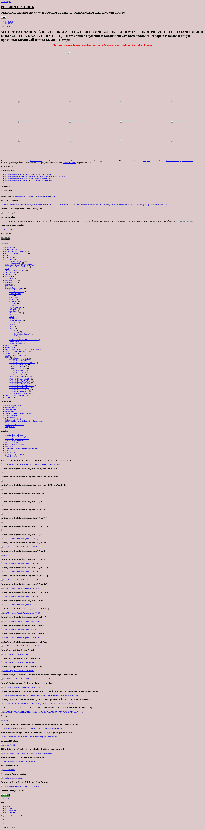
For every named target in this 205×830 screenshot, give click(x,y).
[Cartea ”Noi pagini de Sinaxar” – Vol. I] (15, 654)
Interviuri (12, 311)
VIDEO (8, 397)
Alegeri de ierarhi (15, 294)
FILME (7, 284)
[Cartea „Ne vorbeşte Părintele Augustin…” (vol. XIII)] (20, 571)
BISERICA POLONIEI (17, 372)
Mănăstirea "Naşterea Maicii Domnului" (18, 413)
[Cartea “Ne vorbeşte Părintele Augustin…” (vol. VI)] (2, 514)
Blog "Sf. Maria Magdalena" (15, 444)
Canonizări (13, 297)
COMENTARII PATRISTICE (15, 271)
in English (12, 309)
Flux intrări (9, 808)
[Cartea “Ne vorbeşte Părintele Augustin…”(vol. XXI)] (20, 638)
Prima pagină (9, 21)
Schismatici (13, 338)
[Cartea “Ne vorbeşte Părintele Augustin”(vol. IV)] (2, 497)
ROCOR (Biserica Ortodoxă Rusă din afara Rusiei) (22, 349)
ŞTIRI (7, 357)
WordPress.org (10, 812)
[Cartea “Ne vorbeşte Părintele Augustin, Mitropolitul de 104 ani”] (2, 481)
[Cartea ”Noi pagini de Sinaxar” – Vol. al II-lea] (17, 662)
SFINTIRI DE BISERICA (14, 355)
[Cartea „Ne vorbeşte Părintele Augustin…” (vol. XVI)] (20, 596)
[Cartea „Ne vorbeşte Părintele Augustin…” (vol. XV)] (20, 588)
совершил (146, 161)
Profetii (11, 328)
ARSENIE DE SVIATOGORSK (16, 253)
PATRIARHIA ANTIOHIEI (19, 378)
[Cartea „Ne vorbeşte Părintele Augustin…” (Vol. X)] (19, 547)
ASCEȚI (8, 255)
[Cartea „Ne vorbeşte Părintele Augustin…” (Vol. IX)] (19, 539)
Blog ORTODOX (11, 446)
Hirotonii (12, 303)
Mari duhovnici (14, 313)
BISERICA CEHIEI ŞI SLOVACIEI (22, 363)
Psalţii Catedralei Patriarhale (14, 454)
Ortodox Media (10, 417)
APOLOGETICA (11, 249)
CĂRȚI (7, 269)
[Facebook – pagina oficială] (7, 229)
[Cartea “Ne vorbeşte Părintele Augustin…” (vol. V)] (2, 506)
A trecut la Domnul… (16, 292)
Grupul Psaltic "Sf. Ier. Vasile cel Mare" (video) (21, 448)
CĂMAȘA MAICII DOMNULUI (16, 267)
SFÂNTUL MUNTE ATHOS (19, 393)
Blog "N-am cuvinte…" (13, 443)
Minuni (11, 315)
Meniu (3, 17)
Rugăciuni (12, 330)
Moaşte (11, 317)
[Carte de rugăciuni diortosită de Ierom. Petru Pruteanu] (20, 786)
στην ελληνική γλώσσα (17, 342)
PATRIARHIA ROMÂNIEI (19, 390)
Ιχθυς (53, 196)
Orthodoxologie (10, 450)
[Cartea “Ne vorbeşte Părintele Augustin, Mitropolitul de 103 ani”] (2, 472)
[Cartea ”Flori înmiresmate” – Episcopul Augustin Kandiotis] (21, 687)
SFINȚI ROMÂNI (11, 353)
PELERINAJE (10, 347)
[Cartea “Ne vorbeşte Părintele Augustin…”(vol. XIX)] (20, 621)
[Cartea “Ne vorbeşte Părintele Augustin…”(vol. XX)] (19, 629)
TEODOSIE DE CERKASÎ (14, 395)
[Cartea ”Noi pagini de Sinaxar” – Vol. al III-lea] (17, 671)
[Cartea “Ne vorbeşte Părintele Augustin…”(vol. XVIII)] (20, 613)
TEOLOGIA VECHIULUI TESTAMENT (24, 340)
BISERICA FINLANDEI (18, 368)
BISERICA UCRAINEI (17, 374)
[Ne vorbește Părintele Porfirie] (12, 778)
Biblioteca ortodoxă (11, 407)
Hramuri (12, 305)
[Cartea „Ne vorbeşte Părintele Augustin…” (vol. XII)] (19, 563)
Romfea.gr (8, 423)
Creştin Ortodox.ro (11, 409)
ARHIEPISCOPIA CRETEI (19, 359)
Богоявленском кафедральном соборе (179, 161)
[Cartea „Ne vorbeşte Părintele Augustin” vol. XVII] (19, 605)
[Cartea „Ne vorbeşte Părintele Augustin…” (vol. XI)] (4, 555)
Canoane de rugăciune (21, 334)
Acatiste (16, 332)
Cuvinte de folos (14, 299)
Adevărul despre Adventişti (14, 435)
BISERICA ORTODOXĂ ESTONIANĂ (19, 265)
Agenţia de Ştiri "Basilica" (14, 406)
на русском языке (15, 343)
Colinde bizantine (15, 263)
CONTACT (9, 23)
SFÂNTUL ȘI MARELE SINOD (16, 351)
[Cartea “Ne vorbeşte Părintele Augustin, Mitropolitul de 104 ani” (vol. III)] (2, 489)
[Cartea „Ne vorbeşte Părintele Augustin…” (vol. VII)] (2, 522)
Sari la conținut (6, 2)
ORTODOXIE (10, 290)
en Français (13, 301)
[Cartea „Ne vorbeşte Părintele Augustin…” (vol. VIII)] (2, 530)
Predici (11, 326)
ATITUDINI (9, 257)
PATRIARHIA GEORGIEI (18, 384)
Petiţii (11, 278)
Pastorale (12, 322)
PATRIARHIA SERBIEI (17, 391)
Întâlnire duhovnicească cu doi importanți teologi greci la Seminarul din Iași (142, 205)
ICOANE (8, 286)
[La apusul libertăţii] (8, 745)
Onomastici (13, 319)
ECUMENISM (10, 280)
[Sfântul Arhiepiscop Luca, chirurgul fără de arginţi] (18, 761)
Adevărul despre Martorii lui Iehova (17, 439)
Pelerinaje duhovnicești (13, 419)
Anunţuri (8, 248)
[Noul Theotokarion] (8, 770)
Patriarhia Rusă (10, 452)
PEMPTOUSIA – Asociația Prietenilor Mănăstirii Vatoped (24, 421)
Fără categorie (10, 282)
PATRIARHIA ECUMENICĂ (19, 382)
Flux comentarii (10, 810)
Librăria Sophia (10, 411)
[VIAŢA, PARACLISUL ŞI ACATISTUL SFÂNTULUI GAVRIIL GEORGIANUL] (30, 464)
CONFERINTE (10, 273)
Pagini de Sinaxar (15, 320)
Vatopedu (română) (11, 456)
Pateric (11, 324)
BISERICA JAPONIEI (17, 370)
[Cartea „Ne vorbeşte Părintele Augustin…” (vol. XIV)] (20, 580)
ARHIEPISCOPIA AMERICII (15, 251)
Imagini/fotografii (15, 307)
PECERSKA (9, 345)
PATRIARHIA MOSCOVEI (25, 196)
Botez (11, 296)
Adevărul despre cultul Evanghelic (16, 437)
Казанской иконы (36, 161)
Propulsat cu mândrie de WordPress (13, 816)
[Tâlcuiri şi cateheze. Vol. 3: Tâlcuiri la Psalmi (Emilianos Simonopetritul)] (26, 753)
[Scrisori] (4, 720)
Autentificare (5, 798)
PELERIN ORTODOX (17, 7)
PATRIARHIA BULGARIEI (19, 380)
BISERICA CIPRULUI (17, 365)
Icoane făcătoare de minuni (14, 288)
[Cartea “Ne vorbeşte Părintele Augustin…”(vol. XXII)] (20, 646)
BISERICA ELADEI (16, 367)
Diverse (7, 276)
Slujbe (16, 336)
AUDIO (8, 259)
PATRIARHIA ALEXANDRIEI (20, 376)
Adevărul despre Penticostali (14, 441)
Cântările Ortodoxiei (16, 261)
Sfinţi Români (10, 427)
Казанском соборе (69, 163)
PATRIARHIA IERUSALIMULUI (21, 386)
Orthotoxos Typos (11, 415)
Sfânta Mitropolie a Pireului (14, 425)
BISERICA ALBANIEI (17, 361)
